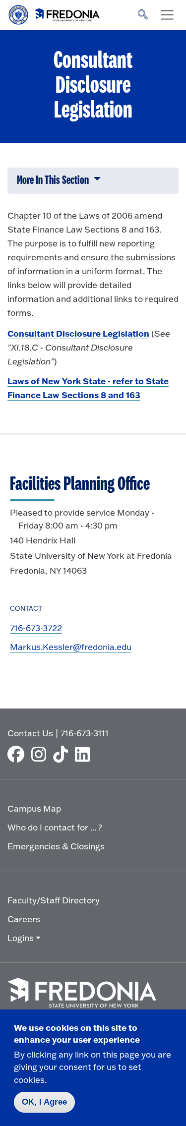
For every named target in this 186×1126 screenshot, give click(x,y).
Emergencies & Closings (56, 846)
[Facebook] (18, 754)
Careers (23, 919)
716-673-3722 (36, 628)
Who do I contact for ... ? (54, 827)
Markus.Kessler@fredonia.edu (70, 647)
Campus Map (34, 808)
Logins (20, 938)
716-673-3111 (85, 733)
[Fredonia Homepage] (54, 12)
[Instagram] (41, 754)
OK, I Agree (44, 1102)
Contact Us (30, 733)
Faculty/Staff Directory (53, 900)
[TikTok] (63, 754)
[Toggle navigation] (167, 15)
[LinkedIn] (85, 754)
